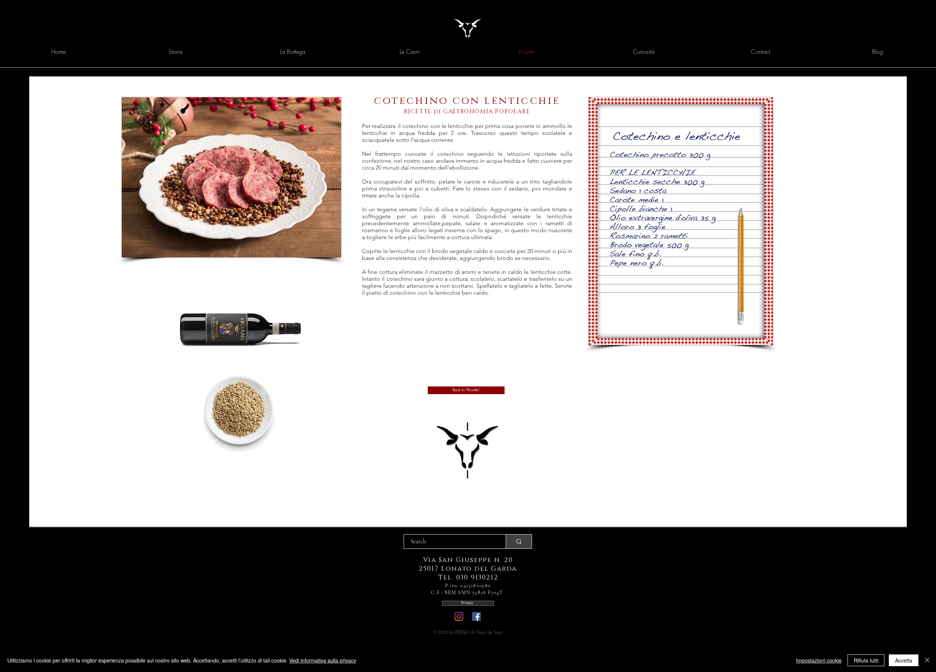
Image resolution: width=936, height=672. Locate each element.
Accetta (903, 660)
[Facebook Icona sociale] (476, 616)
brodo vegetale (452, 251)
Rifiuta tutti (866, 660)
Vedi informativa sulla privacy (322, 660)
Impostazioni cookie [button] (819, 660)
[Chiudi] (927, 660)
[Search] (519, 541)
